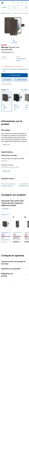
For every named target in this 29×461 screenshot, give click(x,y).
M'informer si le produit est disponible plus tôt (15, 70)
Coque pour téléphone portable (5, 232)
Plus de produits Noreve (21, 58)
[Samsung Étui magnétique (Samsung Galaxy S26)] (17, 228)
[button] (14, 67)
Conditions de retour (7, 186)
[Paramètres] (13, 2)
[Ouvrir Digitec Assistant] (22, 2)
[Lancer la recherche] (10, 7)
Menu (4, 7)
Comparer (8, 80)
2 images (14, 42)
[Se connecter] (17, 2)
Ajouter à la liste (21, 80)
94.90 (4, 45)
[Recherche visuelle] (26, 7)
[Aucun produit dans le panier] (26, 2)
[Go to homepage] (2, 3)
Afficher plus (6, 144)
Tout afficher (24, 90)
